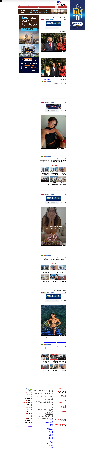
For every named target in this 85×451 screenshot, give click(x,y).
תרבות (53, 7)
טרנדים (44, 412)
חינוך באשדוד (46, 418)
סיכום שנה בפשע (43, 400)
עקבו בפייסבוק (63, 83)
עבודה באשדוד (51, 437)
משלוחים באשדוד (50, 426)
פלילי (41, 392)
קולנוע (38, 7)
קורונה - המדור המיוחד (49, 414)
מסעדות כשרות (40, 394)
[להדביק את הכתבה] (44, 81)
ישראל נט (51, 420)
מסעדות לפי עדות (45, 394)
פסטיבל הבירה (51, 445)
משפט (35, 7)
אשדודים (45, 390)
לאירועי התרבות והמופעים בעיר (49, 396)
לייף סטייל (51, 411)
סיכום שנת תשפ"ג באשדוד (49, 399)
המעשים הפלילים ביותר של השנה (44, 417)
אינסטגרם (41, 402)
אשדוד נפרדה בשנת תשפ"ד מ (39, 406)
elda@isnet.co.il (63, 407)
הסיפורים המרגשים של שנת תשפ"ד (48, 406)
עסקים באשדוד (37, 418)
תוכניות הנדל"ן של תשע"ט (41, 417)
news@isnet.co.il (63, 411)
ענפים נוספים (51, 397)
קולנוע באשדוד (38, 396)
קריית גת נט (51, 441)
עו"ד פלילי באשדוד (50, 439)
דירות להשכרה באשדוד (50, 428)
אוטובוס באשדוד (37, 417)
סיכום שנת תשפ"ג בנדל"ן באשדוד (39, 401)
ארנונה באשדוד (51, 433)
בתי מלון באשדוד (51, 424)
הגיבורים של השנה (50, 400)
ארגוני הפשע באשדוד (45, 392)
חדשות (63, 7)
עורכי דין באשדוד (46, 413)
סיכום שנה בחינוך (48, 400)
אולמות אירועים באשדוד (50, 438)
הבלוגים (52, 407)
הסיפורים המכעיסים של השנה (48, 401)
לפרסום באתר (41, 5)
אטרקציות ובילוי (48, 412)
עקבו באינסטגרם (54, 83)
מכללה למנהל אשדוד (50, 446)
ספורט (60, 7)
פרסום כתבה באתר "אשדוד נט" (49, 422)
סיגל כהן (52, 447)
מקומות (42, 390)
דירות (41, 7)
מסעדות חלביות (46, 393)
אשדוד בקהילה (50, 403)
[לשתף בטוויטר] (47, 81)
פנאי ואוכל (43, 416)
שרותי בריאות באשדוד (50, 430)
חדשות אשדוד (51, 391)
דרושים (44, 7)
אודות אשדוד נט (30, 7)
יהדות (46, 416)
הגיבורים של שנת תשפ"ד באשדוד (48, 405)
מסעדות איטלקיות (37, 393)
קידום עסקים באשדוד (50, 423)
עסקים (47, 7)
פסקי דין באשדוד (51, 413)
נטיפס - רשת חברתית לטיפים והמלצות (48, 420)
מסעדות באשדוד (51, 427)
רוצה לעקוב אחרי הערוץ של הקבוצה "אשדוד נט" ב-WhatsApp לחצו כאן (55, 79)
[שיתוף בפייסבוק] (49, 81)
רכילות (56, 7)
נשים (52, 416)
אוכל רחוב (48, 395)
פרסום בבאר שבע (50, 429)
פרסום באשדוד (51, 435)
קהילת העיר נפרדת (48, 404)
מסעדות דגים (41, 393)
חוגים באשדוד (42, 396)
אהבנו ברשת (49, 416)
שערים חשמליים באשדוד (50, 434)
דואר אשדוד (51, 444)
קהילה (50, 7)
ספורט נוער (47, 397)
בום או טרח (49, 390)
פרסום (52, 442)
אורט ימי (52, 443)
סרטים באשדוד (51, 418)
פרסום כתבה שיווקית (50, 436)
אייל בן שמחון (51, 421)
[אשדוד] (60, 6)
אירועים (52, 402)
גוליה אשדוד (51, 446)
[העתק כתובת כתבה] (47, 102)
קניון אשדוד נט (42, 418)
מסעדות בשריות (51, 393)
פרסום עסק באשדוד (50, 419)
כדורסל (44, 397)
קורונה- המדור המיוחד (50, 414)
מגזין (52, 398)
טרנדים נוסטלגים (40, 409)
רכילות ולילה (60, 16)
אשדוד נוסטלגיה (50, 408)
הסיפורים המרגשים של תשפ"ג (43, 400)
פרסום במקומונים (51, 425)
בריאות (52, 412)
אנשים (40, 390)
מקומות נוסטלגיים (50, 409)
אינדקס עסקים (39, 416)
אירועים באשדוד (51, 431)
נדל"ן (39, 392)
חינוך (26, 7)
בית (65, 7)
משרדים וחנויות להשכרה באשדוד (49, 430)
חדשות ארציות (51, 392)
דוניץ (52, 448)
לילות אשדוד (48, 402)
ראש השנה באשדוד (47, 417)
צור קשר (22, 7)
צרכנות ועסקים (51, 410)
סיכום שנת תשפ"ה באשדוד (49, 415)
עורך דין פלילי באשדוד (50, 440)
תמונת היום (44, 402)
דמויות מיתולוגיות (45, 409)
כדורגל (41, 397)
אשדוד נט (64, 16)
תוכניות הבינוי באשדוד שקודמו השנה (39, 405)
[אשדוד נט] (60, 393)
